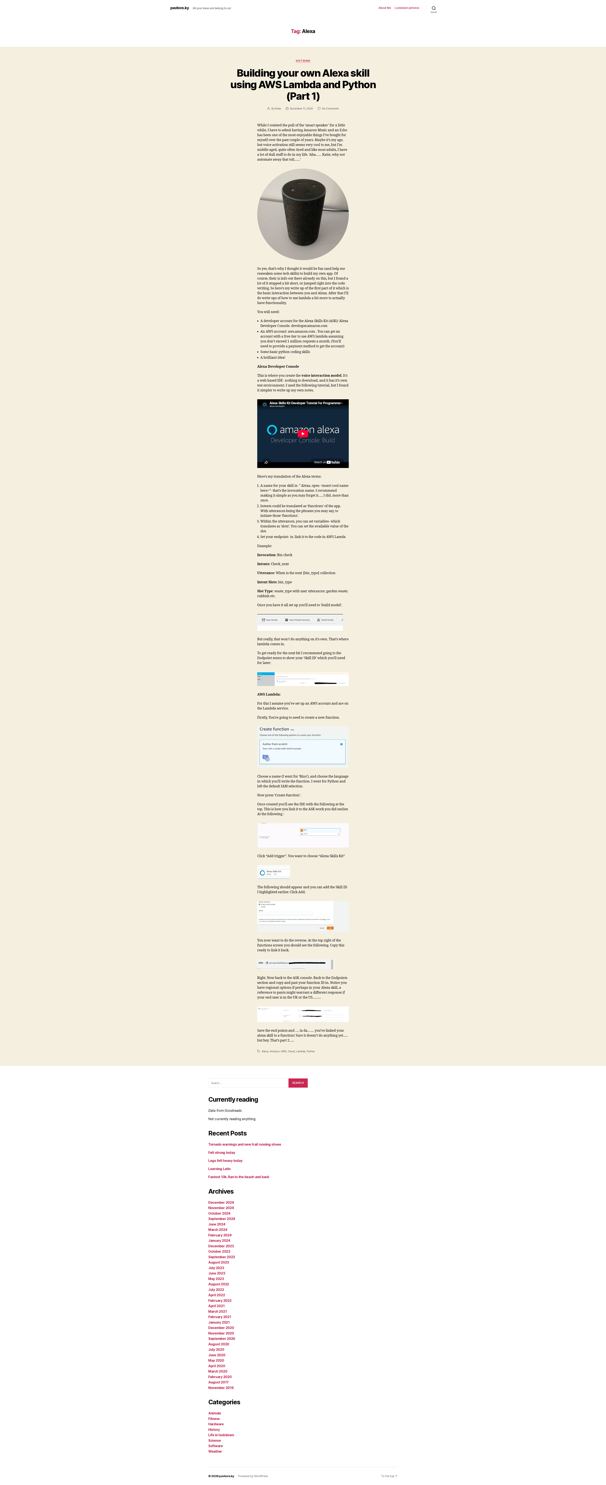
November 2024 (221, 1208)
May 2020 (216, 1360)
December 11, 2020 (301, 108)
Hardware (216, 1424)
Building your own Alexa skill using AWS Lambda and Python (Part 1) (303, 84)
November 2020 (221, 1333)
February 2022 (220, 1301)
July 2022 (216, 1290)
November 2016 (221, 1388)
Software (303, 60)
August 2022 (218, 1284)
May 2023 (216, 1279)
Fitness (214, 1419)
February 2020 (220, 1377)
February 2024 (220, 1235)
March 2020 (217, 1371)
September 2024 (221, 1219)
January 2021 (219, 1322)
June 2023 (216, 1273)
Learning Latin (219, 1169)
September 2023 (221, 1257)
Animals (214, 1413)
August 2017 (218, 1382)
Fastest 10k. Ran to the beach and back (238, 1177)
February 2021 (219, 1317)
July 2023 (216, 1268)
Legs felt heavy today (225, 1161)
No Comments (330, 108)
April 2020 (216, 1366)
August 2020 (218, 1344)
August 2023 (218, 1262)
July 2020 (216, 1350)
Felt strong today (221, 1153)
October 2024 (219, 1213)
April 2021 (216, 1306)
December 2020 (221, 1328)
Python (311, 1051)
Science (214, 1441)
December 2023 (221, 1246)
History (214, 1430)
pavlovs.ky (179, 8)
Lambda (300, 1051)
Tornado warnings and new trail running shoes (244, 1144)
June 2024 (216, 1224)
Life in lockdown (221, 1435)
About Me (384, 7)
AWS (283, 1051)
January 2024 (219, 1241)
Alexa (265, 1051)
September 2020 (221, 1339)
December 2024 (221, 1202)
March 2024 (217, 1230)
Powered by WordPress (253, 1476)
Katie (278, 108)
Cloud (291, 1051)
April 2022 (216, 1295)
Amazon (274, 1051)
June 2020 (216, 1355)
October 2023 (219, 1251)
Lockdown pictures (407, 7)
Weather (215, 1451)
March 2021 (217, 1311)
